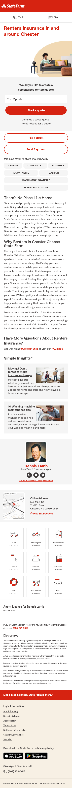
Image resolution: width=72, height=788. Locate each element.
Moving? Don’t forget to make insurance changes (20, 372)
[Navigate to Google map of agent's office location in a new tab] (42, 475)
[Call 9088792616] (29, 475)
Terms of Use (9, 725)
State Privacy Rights (13, 735)
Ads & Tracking (10, 711)
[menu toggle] (67, 6)
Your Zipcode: (15, 99)
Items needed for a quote (36, 123)
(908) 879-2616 (29, 349)
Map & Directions (43, 513)
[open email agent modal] (36, 475)
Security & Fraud (11, 716)
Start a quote (36, 110)
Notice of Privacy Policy (15, 730)
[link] (18, 6)
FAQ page (57, 349)
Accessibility (9, 721)
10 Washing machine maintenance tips (21, 408)
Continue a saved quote (35, 119)
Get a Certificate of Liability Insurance (36, 480)
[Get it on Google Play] (36, 756)
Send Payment (36, 149)
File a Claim (36, 137)
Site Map (7, 739)
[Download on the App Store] (13, 756)
